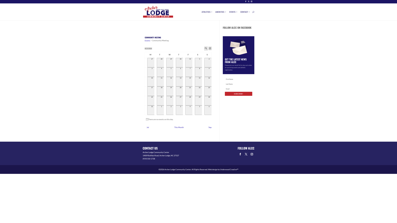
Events (232, 12)
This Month (179, 127)
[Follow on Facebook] (240, 154)
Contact (244, 12)
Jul (148, 127)
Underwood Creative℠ (229, 169)
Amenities (219, 12)
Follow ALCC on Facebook (237, 27)
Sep (210, 127)
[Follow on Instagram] (251, 154)
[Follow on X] (246, 154)
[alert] (178, 119)
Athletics (206, 12)
